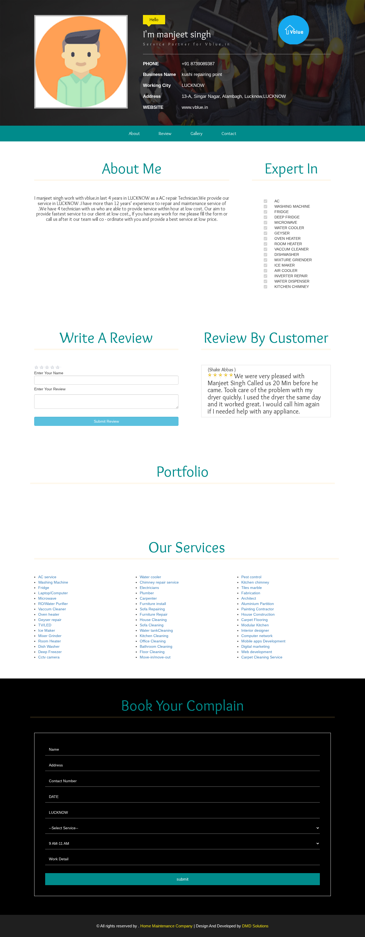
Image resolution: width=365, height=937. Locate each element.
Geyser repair (49, 620)
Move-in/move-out (155, 657)
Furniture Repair (154, 614)
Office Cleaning (153, 641)
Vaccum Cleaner (52, 609)
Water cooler (150, 577)
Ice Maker (46, 630)
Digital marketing (255, 646)
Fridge (43, 587)
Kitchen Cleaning (154, 636)
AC (276, 201)
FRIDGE (281, 212)
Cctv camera (49, 657)
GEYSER (282, 233)
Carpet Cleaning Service (261, 657)
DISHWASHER (286, 254)
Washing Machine (53, 582)
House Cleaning (153, 620)
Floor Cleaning (152, 652)
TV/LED (44, 625)
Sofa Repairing (152, 609)
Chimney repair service (159, 582)
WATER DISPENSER (291, 281)
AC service (47, 577)
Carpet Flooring (254, 620)
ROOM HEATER (288, 244)
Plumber (147, 593)
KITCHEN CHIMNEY (291, 286)
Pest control (251, 577)
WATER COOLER (289, 228)
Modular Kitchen (255, 625)
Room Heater (49, 641)
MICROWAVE (285, 222)
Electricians (149, 587)
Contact (229, 133)
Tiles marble (251, 587)
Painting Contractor (257, 609)
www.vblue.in (195, 107)
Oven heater (48, 614)
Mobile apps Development (263, 641)
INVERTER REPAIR (291, 276)
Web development (256, 652)
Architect (248, 598)
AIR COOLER (285, 270)
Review (165, 133)
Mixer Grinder (49, 636)
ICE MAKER (284, 265)
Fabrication (250, 593)
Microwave (47, 598)
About (134, 133)
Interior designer (255, 630)
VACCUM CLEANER (291, 249)
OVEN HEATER (287, 238)
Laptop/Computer (53, 593)
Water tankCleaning (156, 630)
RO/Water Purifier (53, 603)
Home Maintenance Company (167, 926)
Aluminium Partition (257, 603)
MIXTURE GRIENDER (293, 260)
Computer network (257, 636)
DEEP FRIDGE (287, 217)
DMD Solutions (255, 926)
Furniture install (153, 603)
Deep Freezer (50, 652)
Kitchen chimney (255, 582)
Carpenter (148, 598)
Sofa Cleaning (152, 625)
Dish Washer (49, 646)
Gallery (197, 133)
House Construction (258, 614)
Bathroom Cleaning (156, 646)
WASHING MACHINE (292, 206)
